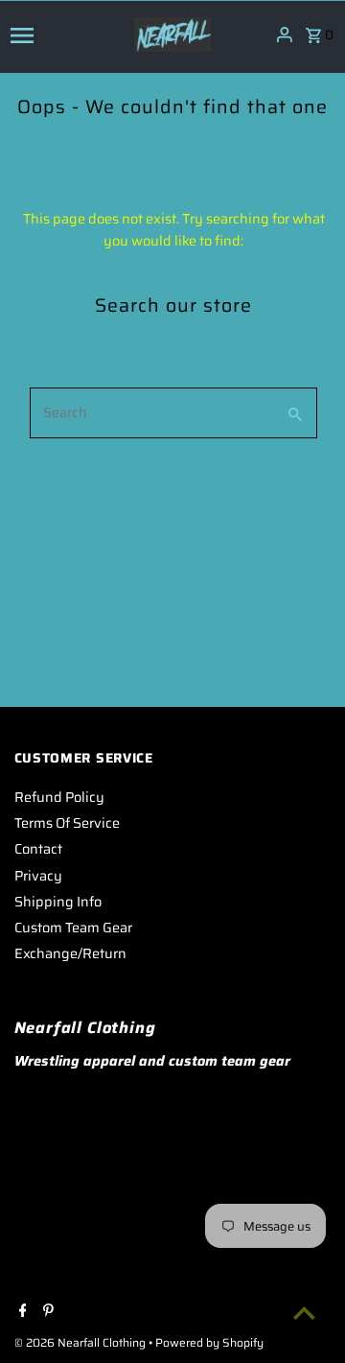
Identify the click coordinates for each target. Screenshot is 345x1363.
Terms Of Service (67, 823)
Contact (38, 848)
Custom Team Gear (73, 927)
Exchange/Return (70, 953)
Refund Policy (59, 797)
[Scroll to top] (304, 1312)
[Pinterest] (46, 1312)
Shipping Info (58, 901)
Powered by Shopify (209, 1342)
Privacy (38, 875)
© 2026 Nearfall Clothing (81, 1342)
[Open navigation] (66, 35)
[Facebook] (20, 1312)
